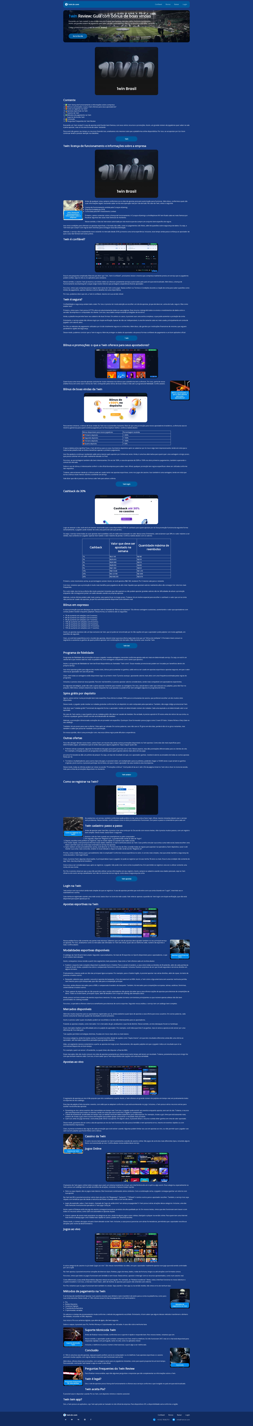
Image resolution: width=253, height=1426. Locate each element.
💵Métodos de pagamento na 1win (78, 115)
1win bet (126, 646)
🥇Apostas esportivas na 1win (76, 111)
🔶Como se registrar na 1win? (76, 109)
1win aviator (126, 775)
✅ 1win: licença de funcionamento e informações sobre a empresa (90, 105)
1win (126, 139)
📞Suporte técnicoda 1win (74, 117)
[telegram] (66, 1420)
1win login (126, 484)
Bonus (168, 4)
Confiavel (158, 4)
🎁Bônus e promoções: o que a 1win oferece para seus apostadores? (90, 107)
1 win (126, 338)
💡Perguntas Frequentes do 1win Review (80, 121)
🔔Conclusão (70, 119)
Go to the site (78, 36)
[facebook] (91, 1420)
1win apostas (126, 879)
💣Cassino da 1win (72, 113)
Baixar (176, 4)
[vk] (79, 1420)
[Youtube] (73, 1420)
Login (185, 4)
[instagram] (86, 1420)
